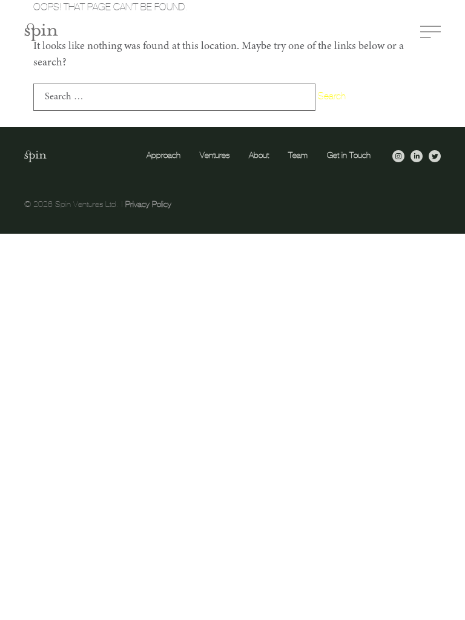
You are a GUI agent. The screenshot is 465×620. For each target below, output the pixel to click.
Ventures (214, 155)
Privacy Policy (148, 204)
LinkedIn (417, 156)
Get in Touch (349, 155)
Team (298, 155)
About (259, 155)
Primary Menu (430, 31)
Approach (163, 155)
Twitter (435, 156)
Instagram (398, 156)
